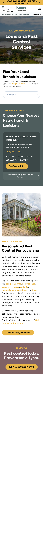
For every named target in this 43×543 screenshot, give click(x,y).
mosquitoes (8, 290)
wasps (18, 290)
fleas (24, 290)
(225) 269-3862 (13, 151)
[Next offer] (39, 2)
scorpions (11, 284)
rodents (24, 287)
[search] (37, 95)
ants (19, 284)
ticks (34, 290)
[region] (21, 2)
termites (14, 287)
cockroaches (28, 284)
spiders (5, 287)
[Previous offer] (4, 2)
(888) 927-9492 (18, 84)
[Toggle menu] (39, 8)
